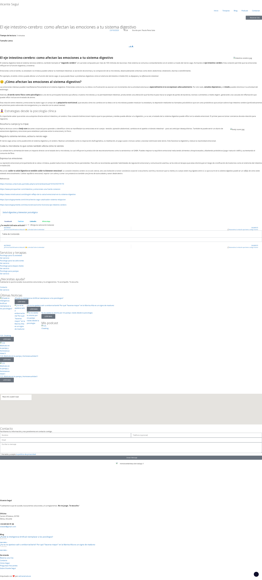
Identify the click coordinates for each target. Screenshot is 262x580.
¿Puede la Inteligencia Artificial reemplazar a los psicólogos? (39, 298)
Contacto (3, 560)
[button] (6, 221)
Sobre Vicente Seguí (8, 568)
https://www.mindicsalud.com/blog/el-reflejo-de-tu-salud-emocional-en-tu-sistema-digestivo (38, 194)
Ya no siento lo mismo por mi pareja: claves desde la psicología (67, 313)
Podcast (245, 10)
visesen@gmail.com (8, 526)
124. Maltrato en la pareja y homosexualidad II (19, 356)
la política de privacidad (26, 454)
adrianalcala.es (24, 576)
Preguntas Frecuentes (9, 565)
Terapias (226, 10)
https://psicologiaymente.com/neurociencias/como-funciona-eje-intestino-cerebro (33, 205)
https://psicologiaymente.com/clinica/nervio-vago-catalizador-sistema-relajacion (33, 199)
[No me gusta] (28, 225)
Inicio (216, 10)
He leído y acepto (19, 454)
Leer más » (3, 542)
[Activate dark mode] (256, 574)
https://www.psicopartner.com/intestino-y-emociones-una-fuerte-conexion (30, 189)
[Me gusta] (26, 225)
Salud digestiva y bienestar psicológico (20, 212)
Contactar (256, 10)
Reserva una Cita (6, 558)
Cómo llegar (5, 563)
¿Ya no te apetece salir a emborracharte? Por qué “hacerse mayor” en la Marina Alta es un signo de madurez (47, 544)
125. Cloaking (5, 335)
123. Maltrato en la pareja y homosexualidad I (19, 376)
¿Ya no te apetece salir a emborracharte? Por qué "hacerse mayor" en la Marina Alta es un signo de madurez (70, 305)
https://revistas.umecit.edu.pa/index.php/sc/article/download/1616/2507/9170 (32, 184)
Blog (235, 10)
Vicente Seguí (9, 4)
